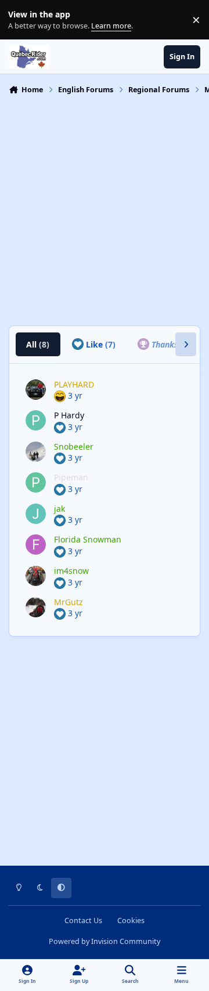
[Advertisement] (104, 208)
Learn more (22, 20)
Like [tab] (100, 344)
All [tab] (37, 344)
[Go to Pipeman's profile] (36, 482)
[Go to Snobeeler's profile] (36, 452)
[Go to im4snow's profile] (36, 576)
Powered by (104, 941)
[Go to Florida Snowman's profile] (36, 544)
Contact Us (83, 920)
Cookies (131, 920)
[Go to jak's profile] (36, 514)
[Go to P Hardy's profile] (36, 420)
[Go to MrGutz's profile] (36, 607)
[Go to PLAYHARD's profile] (36, 389)
